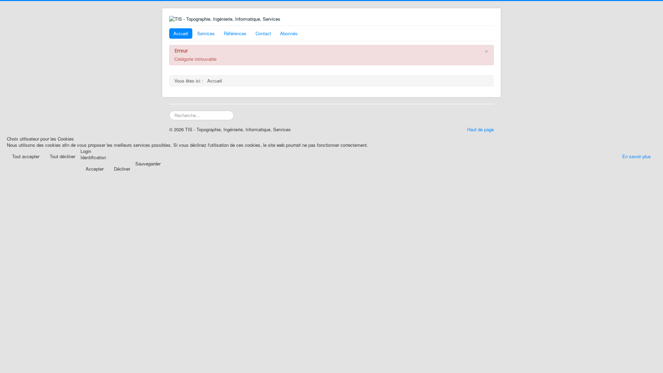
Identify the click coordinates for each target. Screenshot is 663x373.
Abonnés (289, 33)
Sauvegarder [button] (148, 164)
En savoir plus (636, 156)
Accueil (180, 33)
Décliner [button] (122, 168)
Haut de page (480, 129)
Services (206, 33)
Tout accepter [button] (25, 156)
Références (235, 33)
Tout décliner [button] (62, 156)
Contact (263, 33)
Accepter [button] (95, 168)
